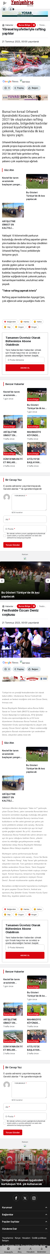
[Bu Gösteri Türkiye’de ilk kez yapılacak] (37, 187)
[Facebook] (16, 1197)
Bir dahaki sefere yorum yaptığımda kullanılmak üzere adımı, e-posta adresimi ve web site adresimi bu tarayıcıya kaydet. (26, 535)
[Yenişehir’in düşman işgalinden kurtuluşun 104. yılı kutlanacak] (25, 1168)
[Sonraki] (48, 580)
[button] (4, 9)
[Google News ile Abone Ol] (10, 81)
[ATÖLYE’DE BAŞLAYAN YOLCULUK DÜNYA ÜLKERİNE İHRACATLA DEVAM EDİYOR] (37, 454)
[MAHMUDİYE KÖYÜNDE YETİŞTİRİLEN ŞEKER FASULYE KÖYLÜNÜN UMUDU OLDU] (37, 427)
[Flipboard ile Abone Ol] (25, 81)
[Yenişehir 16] (22, 3)
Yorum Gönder (13, 545)
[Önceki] (2, 580)
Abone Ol (25, 368)
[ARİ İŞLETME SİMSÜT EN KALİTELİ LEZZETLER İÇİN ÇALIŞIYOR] (13, 216)
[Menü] (5, 3)
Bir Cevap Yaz (13, 479)
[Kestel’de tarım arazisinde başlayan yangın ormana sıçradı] (13, 187)
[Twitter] (25, 1197)
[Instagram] (34, 1197)
